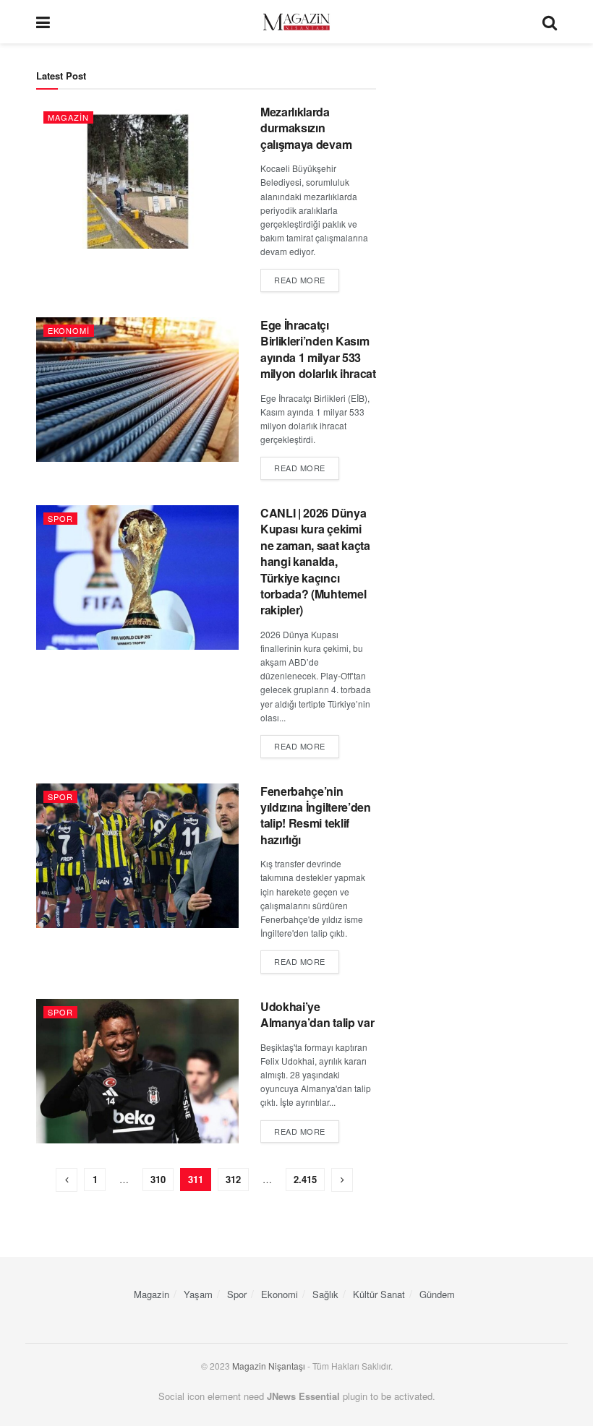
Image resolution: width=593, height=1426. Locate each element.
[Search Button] (549, 21)
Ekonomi (69, 330)
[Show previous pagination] (66, 1180)
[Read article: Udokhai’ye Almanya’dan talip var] (137, 1071)
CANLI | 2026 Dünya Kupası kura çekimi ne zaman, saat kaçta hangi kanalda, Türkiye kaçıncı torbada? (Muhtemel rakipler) (315, 561)
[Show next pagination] (342, 1180)
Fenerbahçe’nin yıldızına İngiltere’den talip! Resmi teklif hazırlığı (315, 815)
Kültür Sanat (379, 1294)
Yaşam (198, 1294)
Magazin (68, 117)
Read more (306, 279)
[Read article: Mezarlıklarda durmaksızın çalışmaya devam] (137, 176)
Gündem (437, 1294)
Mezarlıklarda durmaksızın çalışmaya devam (305, 128)
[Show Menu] (43, 21)
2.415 (305, 1179)
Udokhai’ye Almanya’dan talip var (317, 1014)
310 (158, 1179)
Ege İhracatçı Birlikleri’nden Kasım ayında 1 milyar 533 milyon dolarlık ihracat (318, 349)
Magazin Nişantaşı (268, 1366)
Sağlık (325, 1294)
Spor (60, 518)
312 (233, 1179)
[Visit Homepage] (296, 22)
